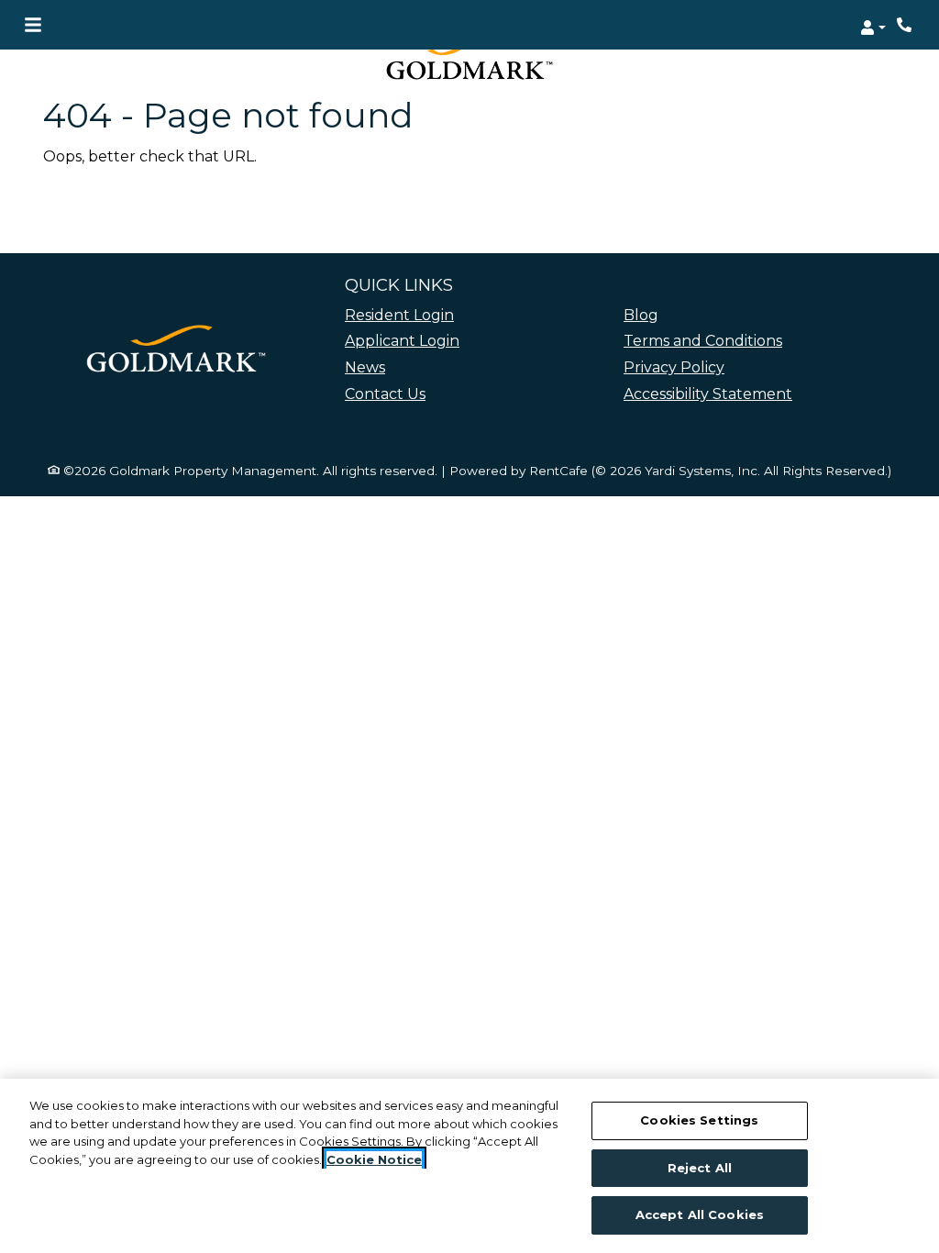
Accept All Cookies (699, 1214)
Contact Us (385, 394)
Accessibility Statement (708, 394)
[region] (469, 1166)
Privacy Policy (674, 367)
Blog (641, 315)
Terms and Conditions (703, 340)
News (365, 367)
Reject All (700, 1167)
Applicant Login (402, 340)
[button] (873, 24)
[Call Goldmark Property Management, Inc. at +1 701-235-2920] (906, 24)
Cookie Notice (374, 1159)
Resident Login (399, 314)
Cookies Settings (699, 1120)
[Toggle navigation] (33, 24)
